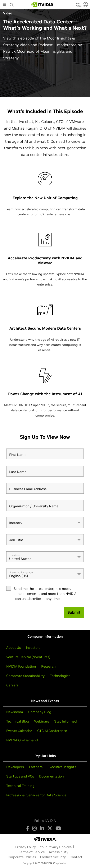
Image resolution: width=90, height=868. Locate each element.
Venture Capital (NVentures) (28, 657)
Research (48, 666)
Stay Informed (65, 721)
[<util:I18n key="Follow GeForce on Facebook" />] (27, 828)
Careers (12, 685)
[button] (77, 6)
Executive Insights (62, 767)
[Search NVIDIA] (11, 4)
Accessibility (58, 852)
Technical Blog (17, 721)
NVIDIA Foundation (21, 666)
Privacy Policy (25, 847)
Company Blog (39, 712)
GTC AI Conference (52, 731)
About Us (13, 647)
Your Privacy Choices (56, 847)
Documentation (51, 776)
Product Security (53, 857)
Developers (15, 767)
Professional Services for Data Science (36, 795)
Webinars (41, 721)
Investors (33, 647)
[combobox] (45, 522)
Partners (35, 767)
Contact (76, 857)
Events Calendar (19, 731)
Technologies (60, 676)
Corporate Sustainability (25, 676)
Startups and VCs (20, 776)
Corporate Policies (22, 857)
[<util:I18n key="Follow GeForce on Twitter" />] (49, 828)
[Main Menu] (4, 5)
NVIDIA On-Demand (22, 740)
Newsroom (14, 712)
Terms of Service (32, 852)
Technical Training (20, 786)
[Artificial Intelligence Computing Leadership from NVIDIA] (42, 4)
